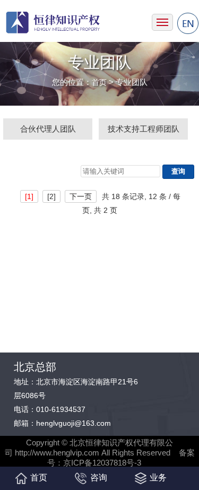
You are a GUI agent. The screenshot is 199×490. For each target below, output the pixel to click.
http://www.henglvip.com (57, 452)
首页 (99, 82)
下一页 (81, 196)
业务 (158, 477)
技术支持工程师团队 (143, 128)
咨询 (98, 477)
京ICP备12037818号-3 (102, 462)
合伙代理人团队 (48, 128)
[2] (51, 196)
